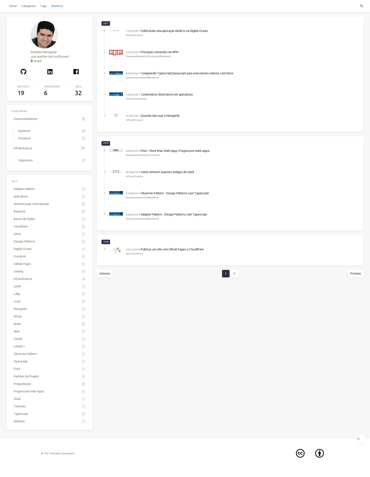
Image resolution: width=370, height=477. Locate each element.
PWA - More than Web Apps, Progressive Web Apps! (175, 151)
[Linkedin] (50, 71)
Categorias (28, 6)
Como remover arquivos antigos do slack (167, 172)
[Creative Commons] (300, 453)
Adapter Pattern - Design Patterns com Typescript (174, 214)
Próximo (355, 273)
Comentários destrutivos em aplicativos (167, 94)
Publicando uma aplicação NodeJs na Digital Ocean (174, 31)
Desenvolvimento (136, 56)
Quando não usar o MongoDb (160, 115)
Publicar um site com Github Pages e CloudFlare (172, 249)
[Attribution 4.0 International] (319, 453)
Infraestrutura (134, 35)
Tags (43, 6)
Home (13, 6)
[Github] (23, 71)
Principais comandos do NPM (160, 52)
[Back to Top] (361, 439)
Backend (165, 56)
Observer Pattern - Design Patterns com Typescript (175, 193)
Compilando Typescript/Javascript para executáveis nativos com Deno (187, 73)
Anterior (104, 273)
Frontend (153, 56)
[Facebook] (76, 71)
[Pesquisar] (362, 6)
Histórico (57, 6)
